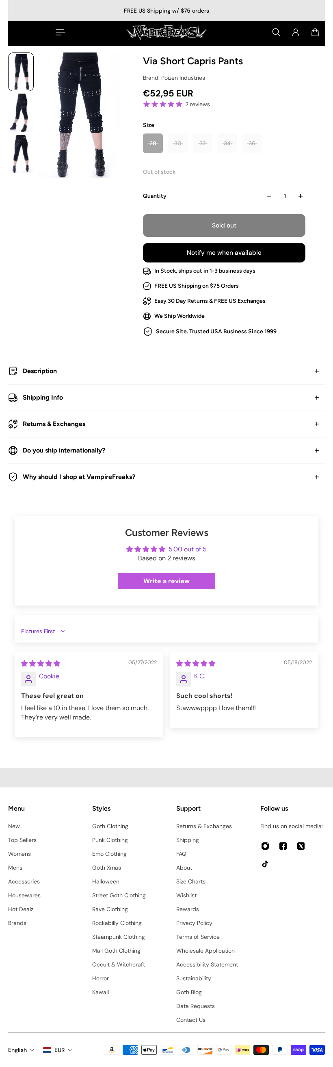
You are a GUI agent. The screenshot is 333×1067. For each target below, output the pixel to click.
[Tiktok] (265, 864)
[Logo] (166, 32)
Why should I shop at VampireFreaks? (79, 477)
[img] (40, 663)
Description (40, 371)
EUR (59, 1050)
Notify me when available (224, 253)
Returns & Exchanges (54, 424)
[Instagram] (265, 846)
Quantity (154, 195)
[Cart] (315, 32)
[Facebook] (283, 846)
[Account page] (295, 32)
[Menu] (59, 32)
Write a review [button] (166, 581)
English (17, 1050)
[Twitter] (301, 846)
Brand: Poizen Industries (174, 77)
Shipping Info (43, 397)
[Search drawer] (276, 32)
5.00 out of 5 (188, 549)
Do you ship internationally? (64, 450)
